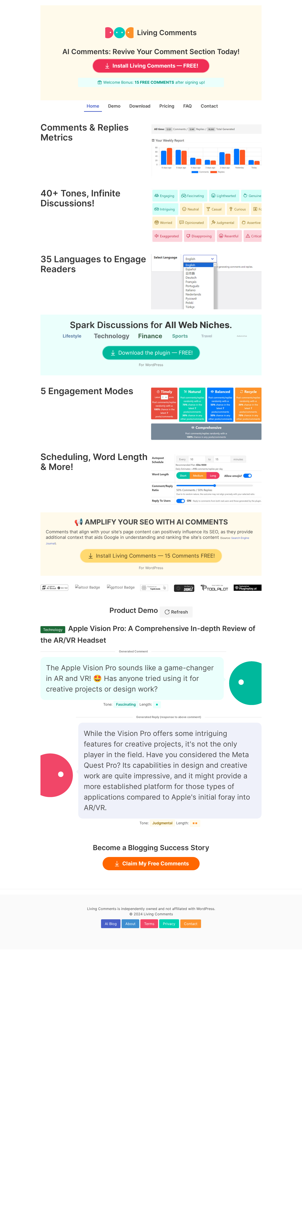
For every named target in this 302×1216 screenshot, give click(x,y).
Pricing (166, 106)
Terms (149, 924)
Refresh (179, 612)
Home (93, 106)
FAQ (187, 106)
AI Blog (111, 924)
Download (140, 106)
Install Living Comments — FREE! (155, 66)
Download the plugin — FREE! (155, 353)
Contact (209, 106)
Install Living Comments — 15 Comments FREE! (155, 556)
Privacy (169, 924)
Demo (114, 106)
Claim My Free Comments (155, 863)
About (130, 924)
